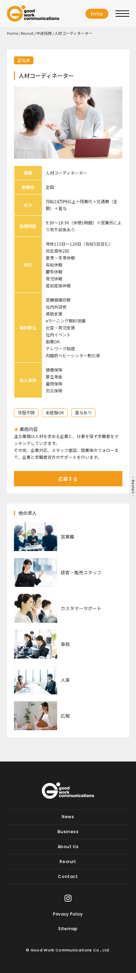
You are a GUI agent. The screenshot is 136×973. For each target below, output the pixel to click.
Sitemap (67, 929)
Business (68, 832)
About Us (68, 847)
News (68, 817)
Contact (68, 876)
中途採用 (44, 33)
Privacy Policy (68, 914)
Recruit (27, 33)
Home (12, 33)
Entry (97, 13)
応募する (68, 478)
